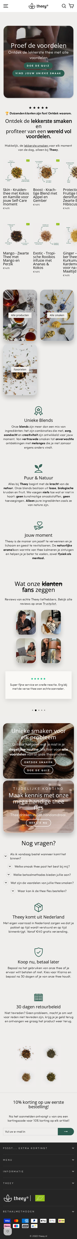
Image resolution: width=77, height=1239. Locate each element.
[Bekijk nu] (38, 807)
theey (8, 1183)
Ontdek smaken (38, 762)
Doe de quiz (38, 65)
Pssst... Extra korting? (25, 1148)
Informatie (13, 1171)
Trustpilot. (50, 603)
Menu (8, 1159)
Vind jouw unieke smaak (38, 73)
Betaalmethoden (19, 1211)
